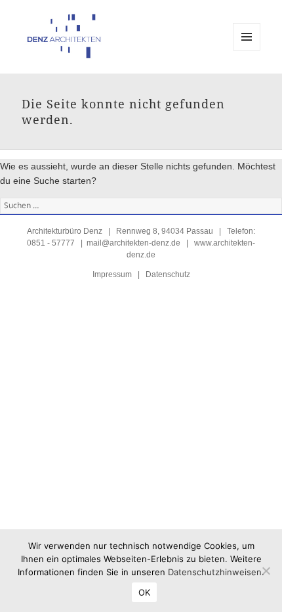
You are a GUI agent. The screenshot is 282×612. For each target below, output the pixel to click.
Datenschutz (168, 274)
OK (144, 592)
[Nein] (265, 570)
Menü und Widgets (246, 50)
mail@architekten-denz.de (133, 243)
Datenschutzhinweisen (215, 572)
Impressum (112, 274)
